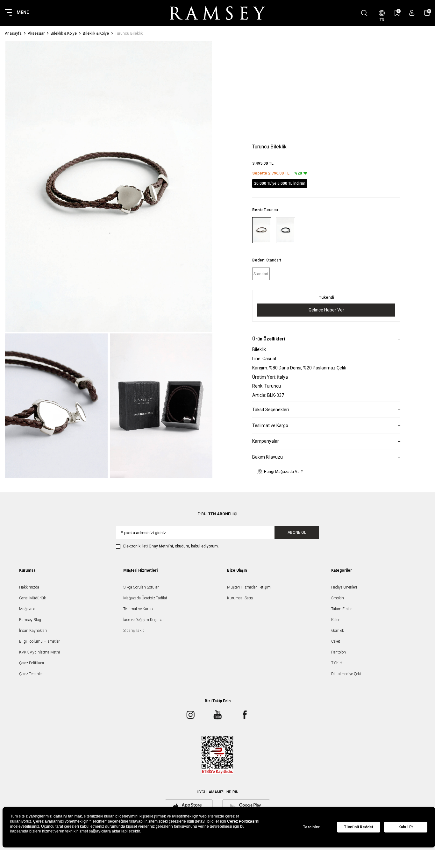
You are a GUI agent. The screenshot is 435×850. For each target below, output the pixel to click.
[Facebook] (244, 715)
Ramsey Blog (30, 620)
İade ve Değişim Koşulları (144, 620)
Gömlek (337, 630)
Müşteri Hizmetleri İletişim (249, 587)
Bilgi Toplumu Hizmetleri (40, 641)
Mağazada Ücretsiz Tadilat (145, 598)
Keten (335, 620)
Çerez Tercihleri (31, 674)
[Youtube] (217, 715)
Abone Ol (297, 532)
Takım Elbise (341, 609)
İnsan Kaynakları (33, 630)
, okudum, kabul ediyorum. (171, 546)
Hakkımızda (29, 587)
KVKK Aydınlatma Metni (39, 652)
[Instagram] (190, 715)
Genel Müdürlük (32, 598)
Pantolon (338, 652)
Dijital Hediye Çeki (346, 674)
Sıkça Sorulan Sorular (141, 587)
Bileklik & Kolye (64, 33)
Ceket (335, 641)
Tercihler (311, 827)
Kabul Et (405, 827)
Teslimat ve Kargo (138, 609)
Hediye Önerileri (344, 587)
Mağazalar (28, 609)
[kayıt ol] (412, 13)
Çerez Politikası (31, 663)
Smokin (337, 598)
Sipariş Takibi (134, 630)
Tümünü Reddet (358, 827)
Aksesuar (36, 33)
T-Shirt (336, 663)
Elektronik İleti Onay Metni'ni (148, 546)
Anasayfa (13, 33)
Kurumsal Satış (240, 598)
